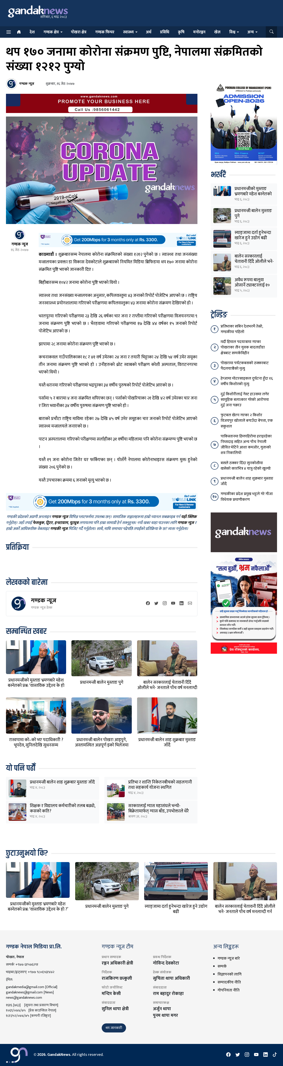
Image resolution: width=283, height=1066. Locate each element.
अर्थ (148, 32)
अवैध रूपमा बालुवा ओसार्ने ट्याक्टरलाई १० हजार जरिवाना (252, 285)
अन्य (250, 32)
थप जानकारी (114, 1028)
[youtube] (173, 604)
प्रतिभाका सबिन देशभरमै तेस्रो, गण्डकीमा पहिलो (242, 329)
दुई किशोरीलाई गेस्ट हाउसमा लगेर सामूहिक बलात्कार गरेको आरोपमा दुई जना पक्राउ (245, 400)
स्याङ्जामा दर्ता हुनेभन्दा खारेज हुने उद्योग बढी (253, 235)
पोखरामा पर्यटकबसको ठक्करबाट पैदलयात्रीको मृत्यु (245, 366)
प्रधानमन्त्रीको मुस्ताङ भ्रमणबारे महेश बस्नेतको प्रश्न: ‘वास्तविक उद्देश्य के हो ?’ (36, 685)
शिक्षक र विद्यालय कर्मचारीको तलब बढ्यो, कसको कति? (62, 808)
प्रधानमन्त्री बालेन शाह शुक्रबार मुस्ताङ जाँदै (167, 742)
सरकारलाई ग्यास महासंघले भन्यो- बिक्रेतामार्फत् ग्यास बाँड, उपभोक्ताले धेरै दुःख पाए (158, 811)
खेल (217, 32)
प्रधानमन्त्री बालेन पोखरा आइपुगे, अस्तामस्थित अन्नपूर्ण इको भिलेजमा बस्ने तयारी (101, 745)
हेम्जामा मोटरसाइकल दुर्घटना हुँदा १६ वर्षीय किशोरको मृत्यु (247, 381)
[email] (190, 604)
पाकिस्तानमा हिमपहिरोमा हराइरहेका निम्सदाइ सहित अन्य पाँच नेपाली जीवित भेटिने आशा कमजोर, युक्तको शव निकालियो (246, 444)
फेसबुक (38, 523)
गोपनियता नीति (228, 990)
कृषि (181, 32)
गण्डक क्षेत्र (51, 32)
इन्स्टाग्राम (61, 523)
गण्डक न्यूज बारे (229, 958)
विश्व (232, 32)
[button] (271, 32)
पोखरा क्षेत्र (78, 32)
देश (32, 32)
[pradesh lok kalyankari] (244, 604)
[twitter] (156, 604)
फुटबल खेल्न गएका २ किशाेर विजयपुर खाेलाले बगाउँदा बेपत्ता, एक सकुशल (247, 420)
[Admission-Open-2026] (244, 123)
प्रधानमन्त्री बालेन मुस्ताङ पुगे (101, 682)
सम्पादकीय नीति (229, 982)
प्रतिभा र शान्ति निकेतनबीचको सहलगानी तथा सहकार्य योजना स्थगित (160, 784)
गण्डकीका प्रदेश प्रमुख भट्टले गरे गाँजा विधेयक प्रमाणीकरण (247, 497)
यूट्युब (74, 523)
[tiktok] (275, 1055)
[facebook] (148, 604)
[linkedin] (182, 604)
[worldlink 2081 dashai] (118, 240)
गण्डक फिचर (104, 32)
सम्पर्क (222, 966)
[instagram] (165, 604)
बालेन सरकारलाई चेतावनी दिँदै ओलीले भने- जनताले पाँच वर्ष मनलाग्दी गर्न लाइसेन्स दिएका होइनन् (167, 688)
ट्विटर (49, 523)
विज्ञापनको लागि (229, 974)
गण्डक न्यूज (43, 600)
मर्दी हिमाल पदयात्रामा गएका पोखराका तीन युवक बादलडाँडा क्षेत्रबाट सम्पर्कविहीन (243, 347)
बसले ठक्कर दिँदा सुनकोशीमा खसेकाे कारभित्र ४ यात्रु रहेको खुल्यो (246, 466)
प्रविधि (164, 32)
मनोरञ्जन (199, 32)
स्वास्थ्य (128, 32)
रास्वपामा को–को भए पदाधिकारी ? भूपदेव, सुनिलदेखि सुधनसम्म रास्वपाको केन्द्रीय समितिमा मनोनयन (36, 745)
